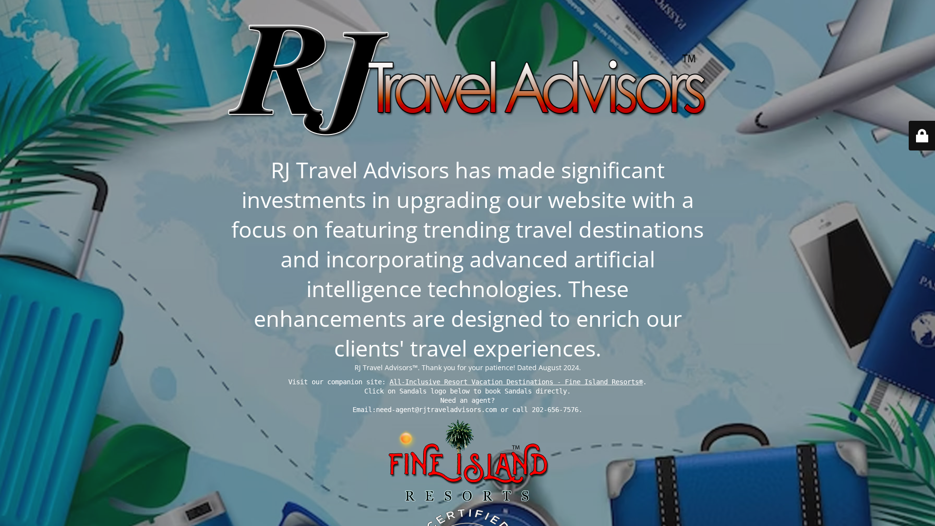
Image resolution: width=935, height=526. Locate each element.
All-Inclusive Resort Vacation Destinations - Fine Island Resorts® (516, 382)
